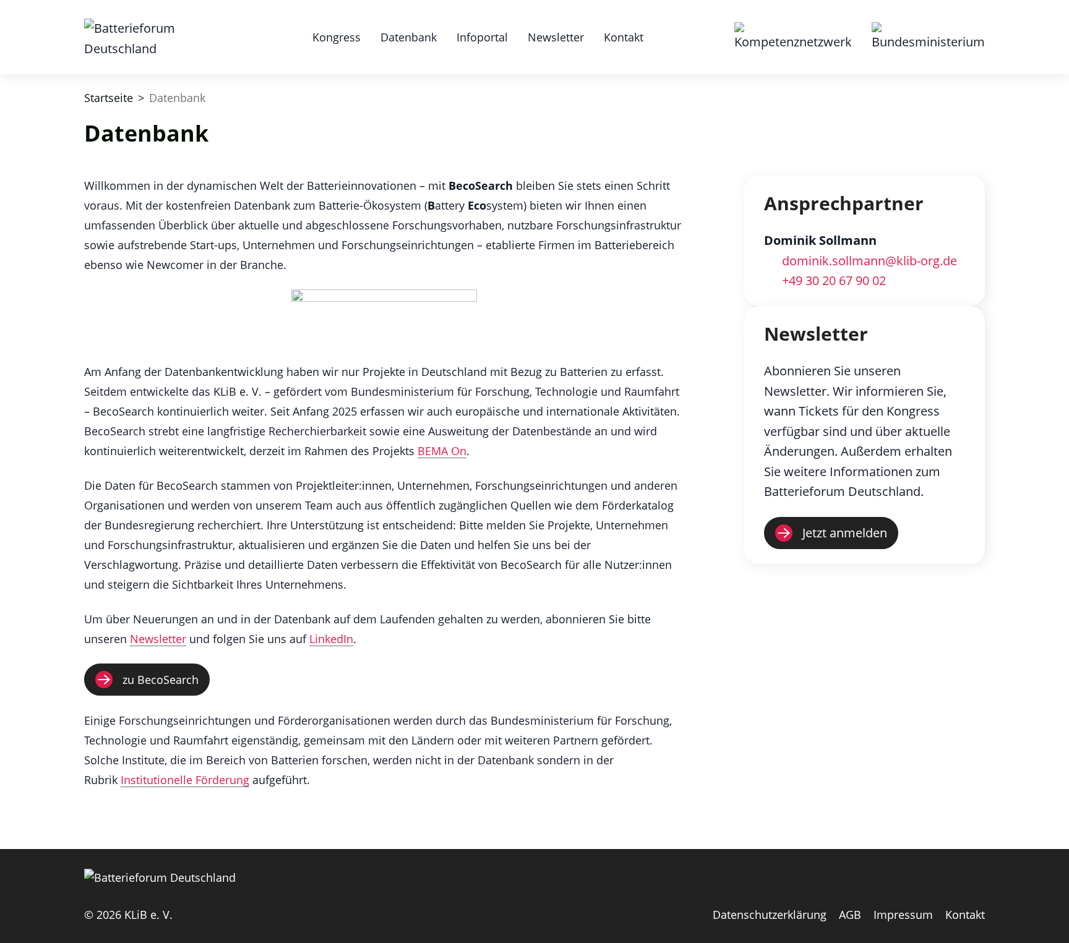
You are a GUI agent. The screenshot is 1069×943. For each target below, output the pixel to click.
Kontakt (623, 37)
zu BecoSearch (160, 679)
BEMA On (442, 450)
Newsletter (556, 37)
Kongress (336, 37)
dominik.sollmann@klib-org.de (869, 260)
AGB (850, 914)
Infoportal (482, 37)
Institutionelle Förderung (185, 779)
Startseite (108, 97)
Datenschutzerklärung (769, 914)
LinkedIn (331, 638)
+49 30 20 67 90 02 (834, 280)
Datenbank (408, 37)
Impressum (903, 914)
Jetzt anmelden (844, 532)
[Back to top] (1047, 921)
